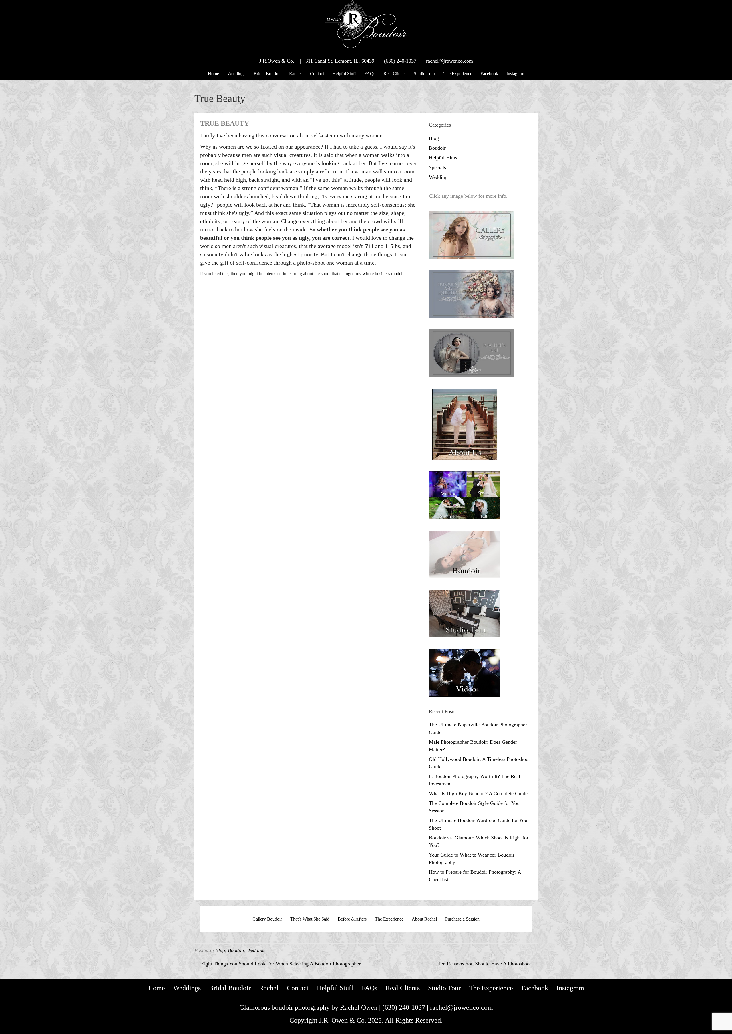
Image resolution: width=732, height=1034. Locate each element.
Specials (437, 167)
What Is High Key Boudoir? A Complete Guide (478, 793)
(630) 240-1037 (403, 1007)
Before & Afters (352, 919)
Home (213, 73)
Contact (317, 73)
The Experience (457, 73)
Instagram (515, 73)
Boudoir (437, 148)
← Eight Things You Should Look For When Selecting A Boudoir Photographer (277, 964)
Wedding (438, 177)
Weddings (236, 73)
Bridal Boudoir (267, 73)
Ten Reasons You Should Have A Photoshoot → (488, 964)
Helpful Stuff (344, 73)
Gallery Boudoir (267, 919)
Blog (434, 138)
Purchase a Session (462, 919)
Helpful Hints (443, 158)
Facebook (489, 73)
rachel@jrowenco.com (461, 1007)
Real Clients (394, 73)
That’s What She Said (309, 919)
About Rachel (424, 919)
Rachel (295, 73)
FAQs (369, 73)
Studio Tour (424, 73)
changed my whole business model (370, 273)
